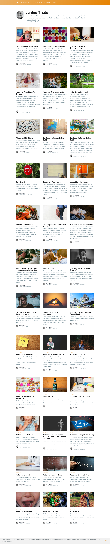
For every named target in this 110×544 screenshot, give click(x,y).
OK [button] (106, 540)
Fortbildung (47, 2)
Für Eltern (35, 2)
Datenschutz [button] (10, 541)
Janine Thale (22, 63)
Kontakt (55, 2)
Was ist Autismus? (25, 2)
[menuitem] (25, 2)
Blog (40, 2)
